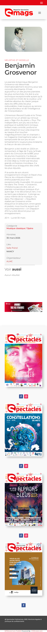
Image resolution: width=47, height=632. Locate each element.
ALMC (10, 261)
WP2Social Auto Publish (13, 631)
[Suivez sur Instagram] (26, 396)
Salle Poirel (12, 248)
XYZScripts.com (37, 631)
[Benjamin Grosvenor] (23, 51)
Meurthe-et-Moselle (17, 60)
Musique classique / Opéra (20, 228)
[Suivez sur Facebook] (21, 396)
